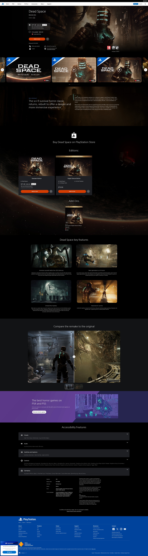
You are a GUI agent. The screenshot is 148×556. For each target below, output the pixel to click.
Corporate (20, 534)
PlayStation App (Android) (117, 534)
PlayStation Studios (22, 531)
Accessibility (58, 529)
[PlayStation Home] (2, 4)
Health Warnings (82, 495)
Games (19, 4)
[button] (51, 49)
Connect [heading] (114, 526)
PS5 (13, 4)
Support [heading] (77, 526)
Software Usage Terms (125, 552)
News (42, 4)
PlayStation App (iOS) (116, 532)
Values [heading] (57, 526)
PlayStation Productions (22, 533)
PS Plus (26, 4)
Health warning (96, 533)
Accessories (34, 4)
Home (19, 522)
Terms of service (96, 527)
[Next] (145, 69)
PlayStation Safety (78, 529)
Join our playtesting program (117, 535)
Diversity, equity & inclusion (61, 533)
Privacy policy (97, 552)
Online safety (58, 531)
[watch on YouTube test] (92, 80)
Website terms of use (105, 552)
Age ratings (95, 531)
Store (7, 4)
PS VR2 (38, 531)
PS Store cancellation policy (98, 529)
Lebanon (23, 552)
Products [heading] (39, 526)
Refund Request (78, 536)
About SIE (20, 527)
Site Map (112, 552)
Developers (95, 534)
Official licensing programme (98, 538)
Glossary (94, 536)
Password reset (77, 534)
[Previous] (2, 69)
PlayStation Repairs (78, 533)
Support (49, 4)
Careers (19, 529)
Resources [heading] (95, 526)
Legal (93, 552)
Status (76, 531)
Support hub (77, 527)
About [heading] (20, 526)
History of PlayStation (22, 536)
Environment (58, 527)
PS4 (38, 529)
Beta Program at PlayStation (117, 537)
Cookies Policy (117, 552)
